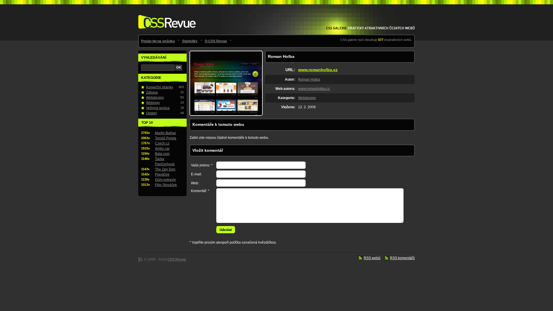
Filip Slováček (166, 185)
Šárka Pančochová (165, 161)
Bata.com (162, 154)
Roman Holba (309, 79)
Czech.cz (162, 143)
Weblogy (153, 103)
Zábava (152, 92)
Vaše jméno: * (202, 165)
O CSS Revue (216, 41)
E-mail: (196, 174)
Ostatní (151, 113)
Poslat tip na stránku (158, 41)
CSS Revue (166, 18)
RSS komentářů (402, 258)
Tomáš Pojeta (165, 138)
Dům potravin (165, 180)
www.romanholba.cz (318, 69)
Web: (195, 183)
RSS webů (372, 258)
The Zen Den (165, 169)
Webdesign (307, 98)
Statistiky (190, 41)
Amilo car (162, 149)
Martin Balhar (165, 133)
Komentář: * (200, 191)
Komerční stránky (159, 87)
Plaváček (162, 174)
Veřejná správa (158, 108)
